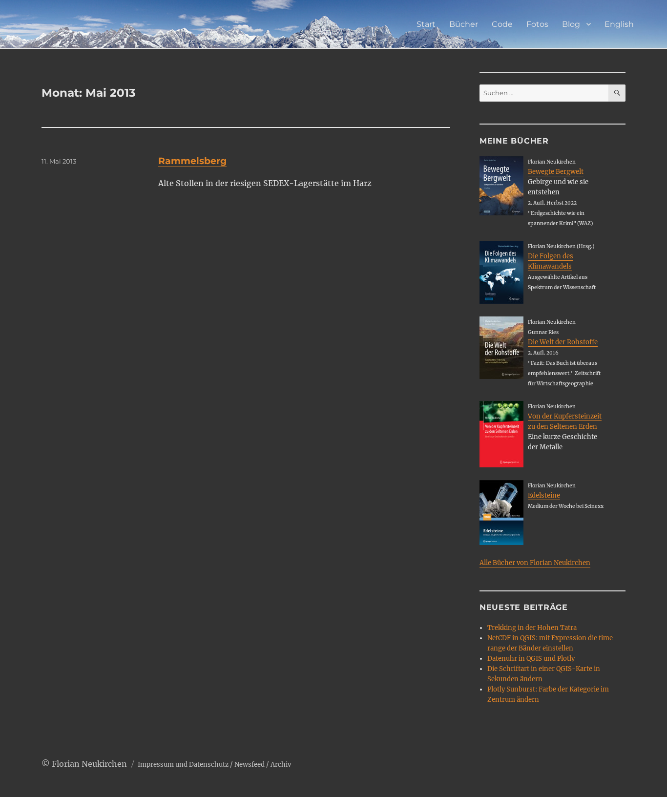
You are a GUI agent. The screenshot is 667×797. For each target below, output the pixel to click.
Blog (571, 24)
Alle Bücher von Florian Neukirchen (534, 563)
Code (502, 24)
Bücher (463, 24)
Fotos (537, 24)
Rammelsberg (192, 161)
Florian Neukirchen (89, 764)
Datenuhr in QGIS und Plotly (531, 658)
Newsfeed (249, 764)
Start (426, 24)
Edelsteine (544, 495)
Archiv (281, 764)
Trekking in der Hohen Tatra (532, 628)
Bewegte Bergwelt (556, 172)
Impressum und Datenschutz (183, 764)
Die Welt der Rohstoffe (563, 342)
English (619, 24)
